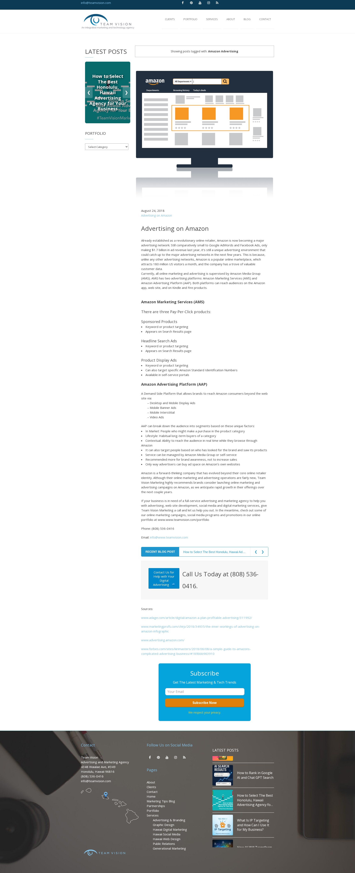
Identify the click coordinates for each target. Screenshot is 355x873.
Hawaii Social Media (166, 834)
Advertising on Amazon (156, 215)
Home (151, 796)
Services (153, 815)
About (151, 782)
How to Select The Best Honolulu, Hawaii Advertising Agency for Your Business (214, 552)
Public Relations (164, 844)
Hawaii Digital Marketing (170, 829)
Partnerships (156, 806)
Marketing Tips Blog (161, 801)
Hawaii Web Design (166, 839)
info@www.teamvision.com (169, 537)
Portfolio (153, 810)
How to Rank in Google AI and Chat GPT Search (255, 769)
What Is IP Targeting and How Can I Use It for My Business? (253, 819)
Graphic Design (163, 825)
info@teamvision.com (96, 3)
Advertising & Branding (169, 820)
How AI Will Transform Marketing (254, 844)
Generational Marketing (169, 848)
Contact (152, 792)
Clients (151, 787)
